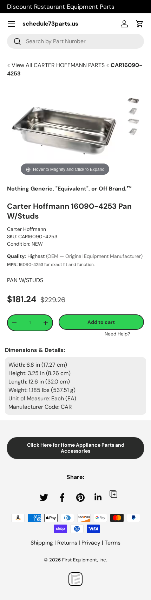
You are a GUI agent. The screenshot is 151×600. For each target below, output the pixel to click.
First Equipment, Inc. (84, 560)
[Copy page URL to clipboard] (113, 494)
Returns (67, 542)
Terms (112, 542)
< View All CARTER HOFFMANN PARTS (56, 65)
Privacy (90, 542)
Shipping (42, 542)
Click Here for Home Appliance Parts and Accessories (75, 448)
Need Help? (117, 334)
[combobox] (75, 41)
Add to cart (101, 322)
